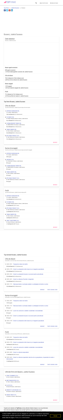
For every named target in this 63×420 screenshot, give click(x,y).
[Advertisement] (16, 22)
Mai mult (55, 142)
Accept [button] (55, 415)
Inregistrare (54, 3)
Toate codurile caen (52, 289)
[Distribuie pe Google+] (9, 10)
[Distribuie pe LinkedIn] (12, 10)
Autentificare (44, 3)
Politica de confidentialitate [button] (22, 417)
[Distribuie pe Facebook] (5, 10)
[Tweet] (7, 10)
